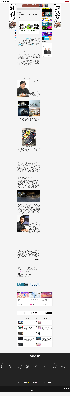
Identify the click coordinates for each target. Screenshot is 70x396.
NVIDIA (33, 44)
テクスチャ (27, 366)
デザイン (27, 369)
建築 (35, 369)
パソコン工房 (62, 365)
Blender (2, 366)
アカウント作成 (44, 1)
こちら (22, 278)
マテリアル (19, 367)
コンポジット (19, 369)
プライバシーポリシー (24, 388)
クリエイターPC (54, 367)
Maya (1, 365)
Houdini (10, 366)
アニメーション (19, 366)
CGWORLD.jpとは (3, 388)
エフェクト (27, 367)
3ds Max (10, 365)
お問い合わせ (14, 388)
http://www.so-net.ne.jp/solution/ (23, 277)
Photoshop (10, 367)
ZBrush (2, 367)
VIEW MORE (28, 318)
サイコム (53, 366)
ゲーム (36, 365)
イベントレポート (62, 366)
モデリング (27, 365)
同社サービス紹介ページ (23, 271)
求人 (66, 1)
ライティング (19, 368)
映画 (35, 366)
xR (35, 367)
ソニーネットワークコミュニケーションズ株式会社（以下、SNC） (26, 38)
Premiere (2, 368)
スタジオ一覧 (62, 1)
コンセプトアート (20, 365)
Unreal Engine (2, 369)
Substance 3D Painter (11, 368)
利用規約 (7, 388)
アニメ (44, 365)
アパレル (44, 369)
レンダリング (27, 368)
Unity (9, 369)
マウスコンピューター (54, 365)
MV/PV (36, 368)
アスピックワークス (20, 44)
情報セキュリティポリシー (19, 388)
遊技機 (44, 366)
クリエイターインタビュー (63, 367)
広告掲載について (10, 388)
